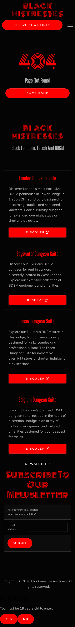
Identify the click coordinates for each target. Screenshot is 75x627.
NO (26, 619)
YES (8, 619)
